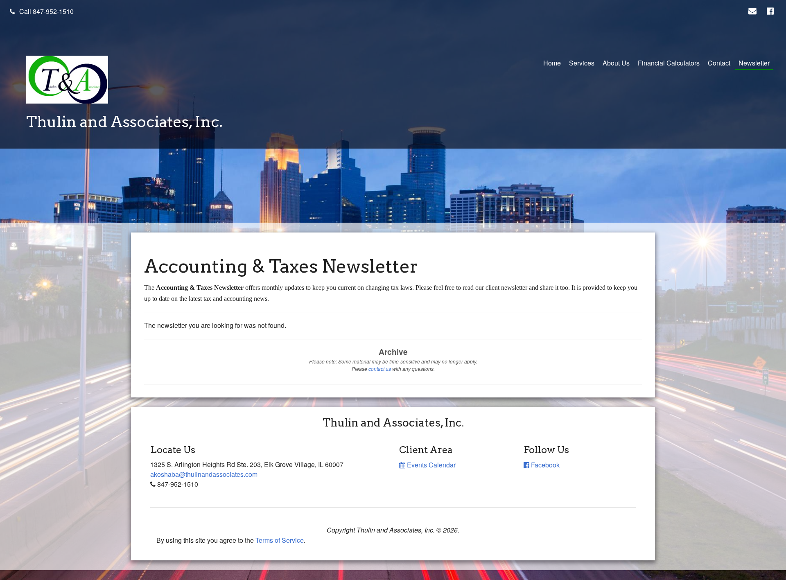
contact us (379, 368)
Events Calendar (430, 464)
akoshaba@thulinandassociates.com (203, 474)
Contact (719, 63)
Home (552, 63)
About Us (616, 63)
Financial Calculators (669, 63)
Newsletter (754, 63)
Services (581, 63)
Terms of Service (279, 540)
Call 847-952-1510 (46, 11)
